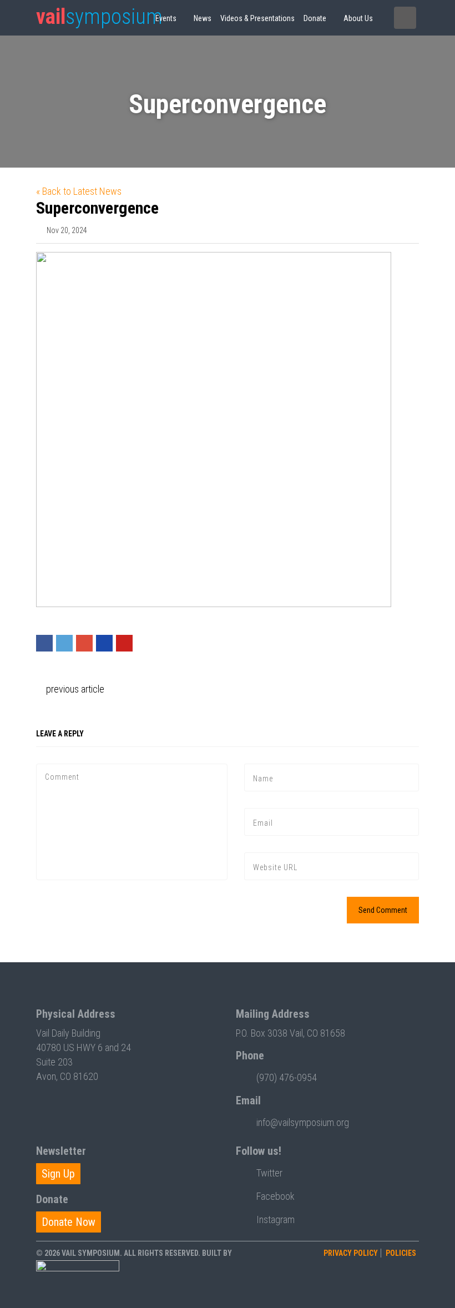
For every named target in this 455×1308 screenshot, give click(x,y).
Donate (315, 18)
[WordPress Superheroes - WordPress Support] (77, 1280)
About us (358, 18)
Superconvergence (97, 208)
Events (165, 18)
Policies (401, 1253)
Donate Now (68, 1222)
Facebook (275, 1196)
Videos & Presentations (257, 18)
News (202, 18)
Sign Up (58, 1173)
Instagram (275, 1219)
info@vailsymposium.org (302, 1122)
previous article (74, 689)
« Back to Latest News (79, 191)
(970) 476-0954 (286, 1077)
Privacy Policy (350, 1253)
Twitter (269, 1173)
